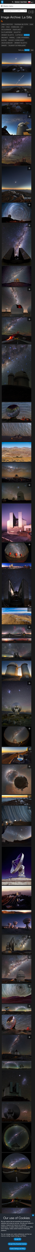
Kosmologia (15, 27)
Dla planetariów (6, 32)
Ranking (27, 50)
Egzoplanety (17, 29)
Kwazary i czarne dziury (16, 40)
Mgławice (4, 37)
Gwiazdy (4, 45)
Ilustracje (18, 35)
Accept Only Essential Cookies (17, 1244)
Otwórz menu (8, 6)
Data (32, 50)
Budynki (4, 40)
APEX (2, 27)
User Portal (24, 2)
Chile (8, 27)
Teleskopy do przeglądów (16, 45)
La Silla (26, 35)
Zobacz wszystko (7, 24)
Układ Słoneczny (7, 43)
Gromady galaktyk (7, 35)
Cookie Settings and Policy (17, 1248)
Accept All (17, 1239)
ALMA (31, 24)
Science (17, 2)
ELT (22, 27)
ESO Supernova (6, 29)
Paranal (12, 37)
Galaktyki (17, 32)
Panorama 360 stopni (21, 24)
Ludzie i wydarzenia (23, 37)
